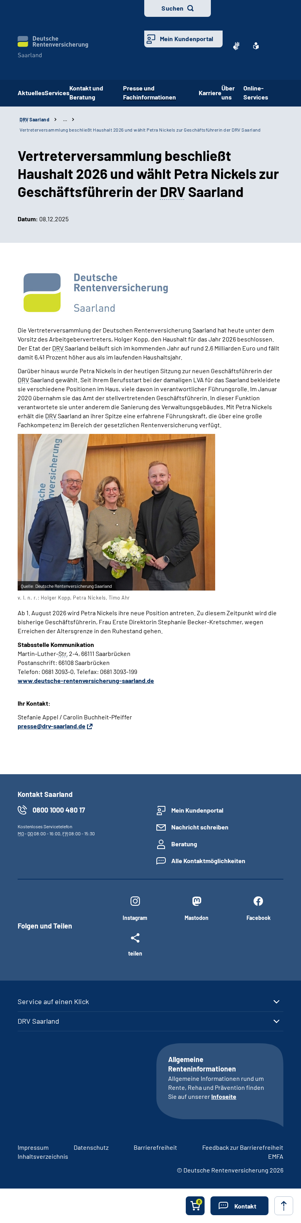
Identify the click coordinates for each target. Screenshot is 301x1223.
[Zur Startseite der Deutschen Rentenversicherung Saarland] (53, 47)
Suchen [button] (172, 8)
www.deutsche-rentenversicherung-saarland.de (86, 680)
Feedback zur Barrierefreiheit (242, 1147)
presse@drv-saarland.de (51, 726)
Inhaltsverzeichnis (43, 1156)
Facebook (258, 917)
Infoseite (223, 1096)
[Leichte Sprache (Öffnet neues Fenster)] (256, 46)
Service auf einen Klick (53, 1001)
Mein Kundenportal (186, 38)
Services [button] (57, 92)
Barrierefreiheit (155, 1147)
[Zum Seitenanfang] (283, 1205)
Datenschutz (91, 1147)
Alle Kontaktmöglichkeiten (208, 860)
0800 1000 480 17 (59, 810)
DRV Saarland (38, 1020)
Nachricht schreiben (199, 827)
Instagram (135, 917)
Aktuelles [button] (31, 92)
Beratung (184, 843)
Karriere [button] (210, 92)
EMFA (275, 1156)
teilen (135, 953)
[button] (239, 1205)
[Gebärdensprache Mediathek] (236, 46)
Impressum (33, 1147)
